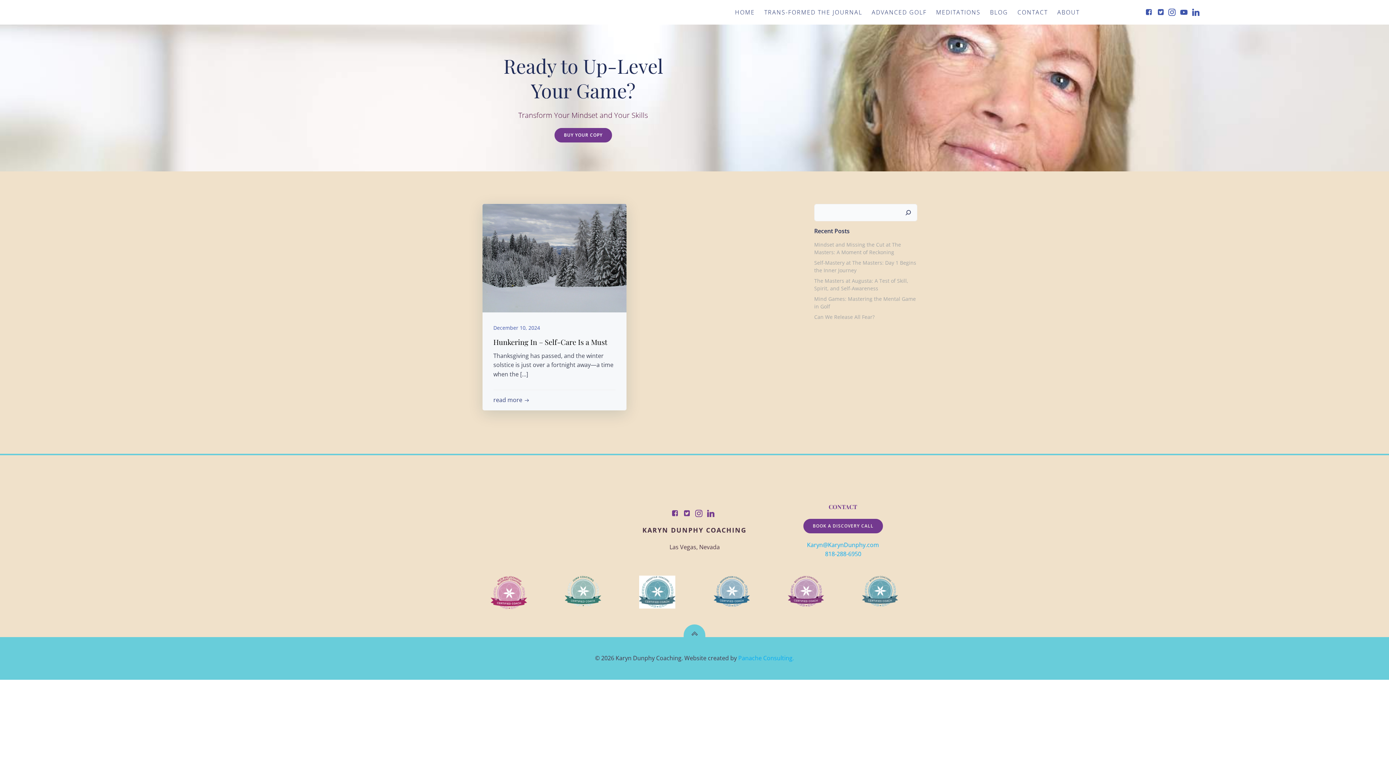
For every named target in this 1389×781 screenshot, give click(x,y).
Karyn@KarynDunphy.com (843, 545)
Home (745, 12)
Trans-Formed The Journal (813, 12)
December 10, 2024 (516, 327)
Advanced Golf (899, 12)
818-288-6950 (843, 554)
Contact (1033, 12)
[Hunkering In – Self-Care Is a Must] (554, 257)
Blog (999, 12)
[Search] (908, 212)
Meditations (958, 12)
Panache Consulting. (766, 658)
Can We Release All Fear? (844, 316)
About (1068, 12)
